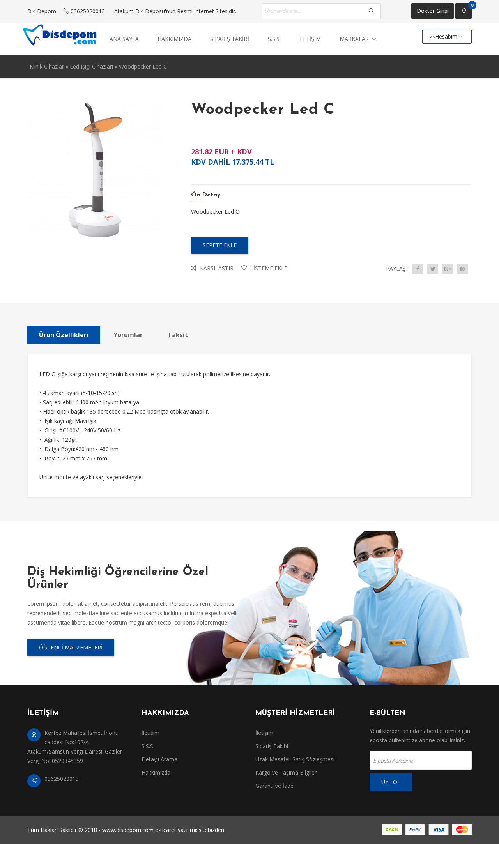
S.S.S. (148, 746)
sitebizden (211, 829)
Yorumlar (128, 335)
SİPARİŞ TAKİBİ (229, 38)
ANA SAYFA (124, 38)
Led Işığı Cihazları (91, 66)
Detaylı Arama (159, 759)
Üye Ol (390, 782)
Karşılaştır (216, 268)
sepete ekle (220, 245)
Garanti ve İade (274, 785)
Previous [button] (21, 239)
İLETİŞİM (309, 38)
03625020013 (87, 11)
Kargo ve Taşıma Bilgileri (286, 772)
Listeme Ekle (268, 268)
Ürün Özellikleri (63, 335)
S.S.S (274, 38)
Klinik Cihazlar (47, 66)
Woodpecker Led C (143, 66)
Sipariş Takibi (271, 746)
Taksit (178, 335)
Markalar (355, 38)
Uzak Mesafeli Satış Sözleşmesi (294, 759)
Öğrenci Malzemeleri (71, 647)
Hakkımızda (156, 772)
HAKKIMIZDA (174, 38)
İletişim (150, 732)
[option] (97, 170)
